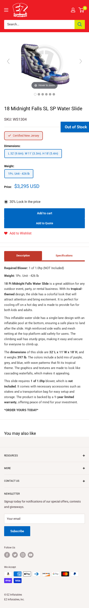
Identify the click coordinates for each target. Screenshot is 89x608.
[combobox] (39, 24)
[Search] (80, 24)
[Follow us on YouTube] (31, 555)
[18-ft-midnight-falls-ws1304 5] (50, 94)
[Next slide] (81, 61)
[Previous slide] (8, 61)
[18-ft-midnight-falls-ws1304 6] (54, 94)
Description (23, 255)
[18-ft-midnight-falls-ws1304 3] (39, 94)
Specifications (64, 255)
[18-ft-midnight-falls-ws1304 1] (35, 94)
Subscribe (17, 531)
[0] (81, 9)
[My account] (73, 10)
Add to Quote (44, 223)
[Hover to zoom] (44, 63)
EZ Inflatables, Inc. (14, 599)
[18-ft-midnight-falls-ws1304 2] (42, 94)
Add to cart (44, 213)
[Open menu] (6, 10)
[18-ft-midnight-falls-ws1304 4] (46, 94)
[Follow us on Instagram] (23, 555)
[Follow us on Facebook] (7, 555)
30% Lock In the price (25, 202)
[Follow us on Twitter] (15, 555)
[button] (17, 233)
